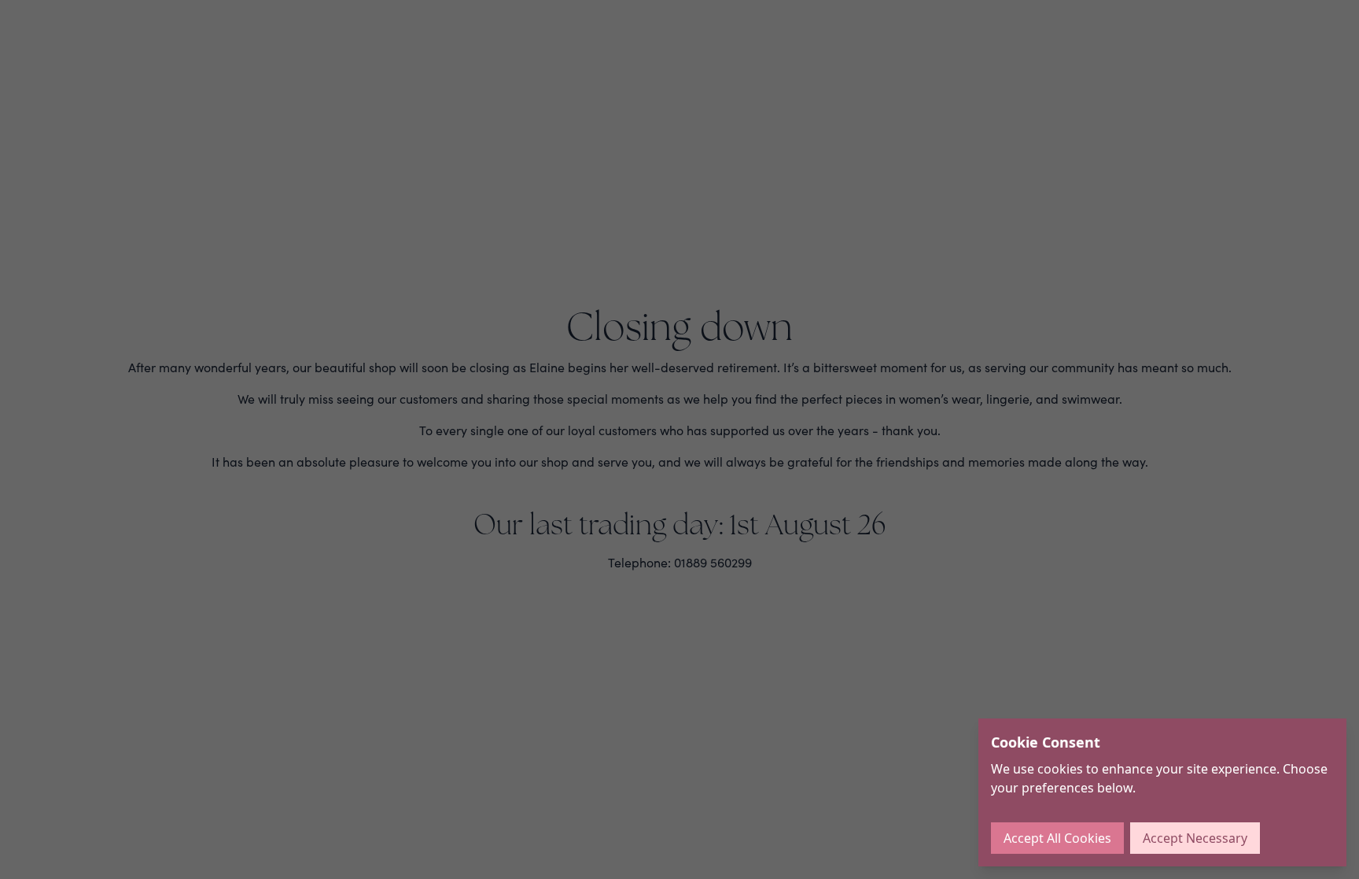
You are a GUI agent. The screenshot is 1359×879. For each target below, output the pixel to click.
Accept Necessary (1195, 838)
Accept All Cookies (1057, 838)
